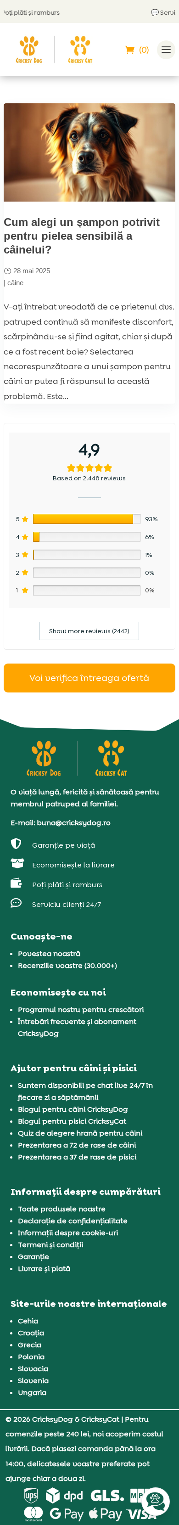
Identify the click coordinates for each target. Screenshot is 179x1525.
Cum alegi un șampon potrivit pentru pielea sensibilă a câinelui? (82, 236)
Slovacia (33, 1368)
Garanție (33, 1256)
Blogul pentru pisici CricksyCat (72, 1121)
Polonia (31, 1357)
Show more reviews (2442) (89, 631)
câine (15, 283)
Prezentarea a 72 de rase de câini (77, 1145)
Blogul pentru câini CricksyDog (73, 1109)
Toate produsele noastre (62, 1209)
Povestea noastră (49, 953)
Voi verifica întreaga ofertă (89, 678)
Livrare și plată (44, 1268)
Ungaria (32, 1392)
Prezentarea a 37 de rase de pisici (77, 1157)
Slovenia (33, 1380)
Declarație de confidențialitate (73, 1221)
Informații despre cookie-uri (68, 1233)
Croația (31, 1333)
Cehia (28, 1321)
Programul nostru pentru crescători (81, 1009)
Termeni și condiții (50, 1244)
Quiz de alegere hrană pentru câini (80, 1133)
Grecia (29, 1345)
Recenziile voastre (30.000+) (67, 965)
